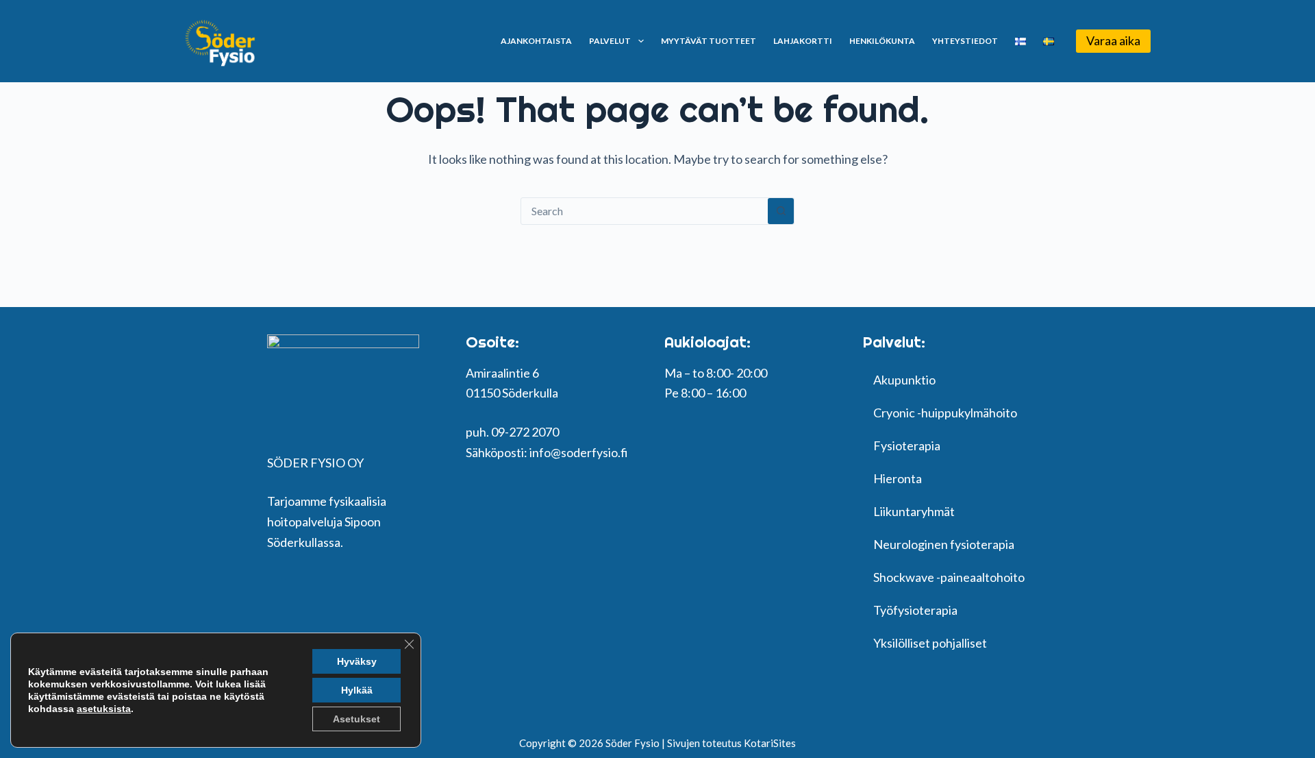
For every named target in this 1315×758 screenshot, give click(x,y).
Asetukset (356, 718)
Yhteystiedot (965, 41)
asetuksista (104, 708)
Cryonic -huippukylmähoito (945, 412)
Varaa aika (1113, 40)
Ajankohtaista (536, 41)
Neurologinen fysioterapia (943, 544)
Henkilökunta (882, 41)
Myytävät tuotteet (708, 41)
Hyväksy (357, 661)
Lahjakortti (802, 41)
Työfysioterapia (915, 610)
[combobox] (644, 211)
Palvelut (610, 41)
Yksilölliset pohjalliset (930, 642)
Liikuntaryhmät (914, 511)
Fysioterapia (906, 445)
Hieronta (897, 478)
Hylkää (357, 690)
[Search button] (781, 211)
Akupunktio (904, 379)
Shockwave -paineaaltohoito (949, 577)
